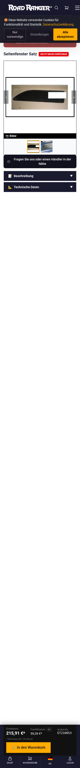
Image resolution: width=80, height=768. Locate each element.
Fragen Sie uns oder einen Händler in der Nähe (42, 162)
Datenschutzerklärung (58, 24)
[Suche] (56, 7)
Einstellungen (39, 34)
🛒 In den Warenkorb (28, 747)
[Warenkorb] (67, 8)
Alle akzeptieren (65, 34)
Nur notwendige (15, 34)
